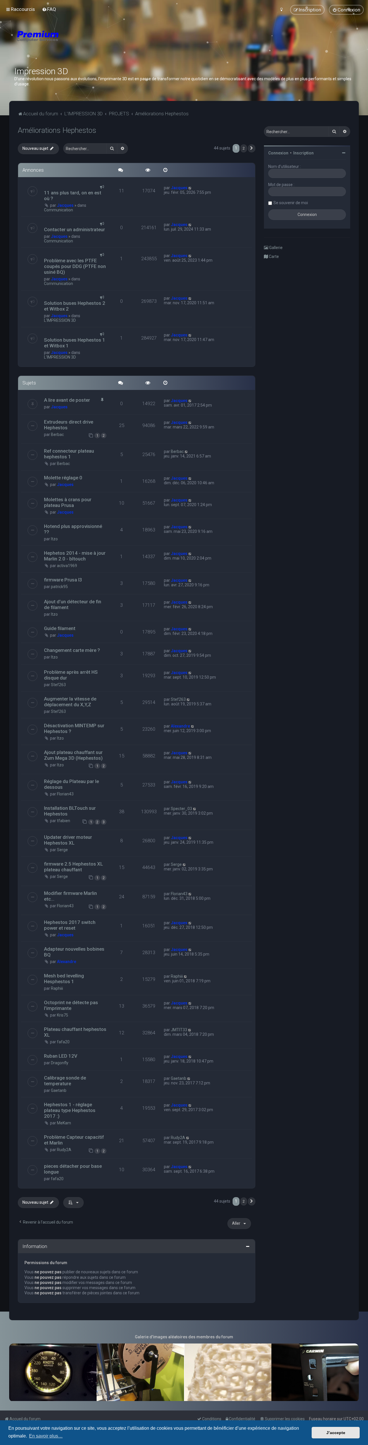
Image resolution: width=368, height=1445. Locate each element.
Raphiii (57, 988)
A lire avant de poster (67, 400)
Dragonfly (59, 1063)
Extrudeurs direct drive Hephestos (68, 424)
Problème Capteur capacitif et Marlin (74, 1140)
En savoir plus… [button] (46, 1435)
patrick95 (59, 586)
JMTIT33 (179, 1029)
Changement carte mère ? (72, 650)
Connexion (278, 153)
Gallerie (275, 247)
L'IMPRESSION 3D (60, 320)
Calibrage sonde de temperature (65, 1080)
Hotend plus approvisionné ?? (73, 529)
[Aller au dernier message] (190, 187)
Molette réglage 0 (63, 478)
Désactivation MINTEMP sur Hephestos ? (74, 728)
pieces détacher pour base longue (73, 1169)
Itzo (54, 539)
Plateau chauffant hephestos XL (75, 1032)
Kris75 (62, 1015)
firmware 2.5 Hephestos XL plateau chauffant (73, 866)
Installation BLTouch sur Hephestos (70, 811)
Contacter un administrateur (74, 229)
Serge (62, 849)
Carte (273, 256)
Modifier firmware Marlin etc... (70, 896)
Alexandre (180, 726)
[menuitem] (49, 9)
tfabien (63, 820)
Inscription (303, 153)
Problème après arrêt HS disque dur (71, 675)
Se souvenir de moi (290, 202)
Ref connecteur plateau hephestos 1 (69, 454)
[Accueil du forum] (71, 43)
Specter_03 (181, 808)
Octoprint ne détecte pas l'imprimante (71, 1005)
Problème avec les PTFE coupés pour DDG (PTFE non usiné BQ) (75, 266)
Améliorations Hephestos (57, 130)
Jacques (65, 205)
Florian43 (65, 794)
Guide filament (59, 628)
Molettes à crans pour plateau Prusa (67, 502)
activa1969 (67, 565)
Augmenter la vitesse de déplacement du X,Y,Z (70, 701)
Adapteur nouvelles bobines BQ (74, 952)
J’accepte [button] (335, 1432)
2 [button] (244, 148)
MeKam (64, 1123)
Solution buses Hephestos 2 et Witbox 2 (74, 306)
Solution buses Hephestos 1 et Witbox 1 (74, 343)
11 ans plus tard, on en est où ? (72, 195)
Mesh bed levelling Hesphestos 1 (64, 978)
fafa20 (63, 1042)
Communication (58, 210)
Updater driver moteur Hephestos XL (68, 840)
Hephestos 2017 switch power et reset (69, 925)
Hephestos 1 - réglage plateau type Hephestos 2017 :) (69, 1110)
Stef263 (58, 684)
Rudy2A (64, 1149)
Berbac (57, 434)
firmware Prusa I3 (63, 580)
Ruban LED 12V (60, 1056)
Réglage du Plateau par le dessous (71, 784)
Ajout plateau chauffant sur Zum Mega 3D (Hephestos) (73, 755)
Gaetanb (58, 1090)
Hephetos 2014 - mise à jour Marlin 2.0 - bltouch (75, 556)
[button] (251, 148)
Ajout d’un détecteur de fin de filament (72, 604)
